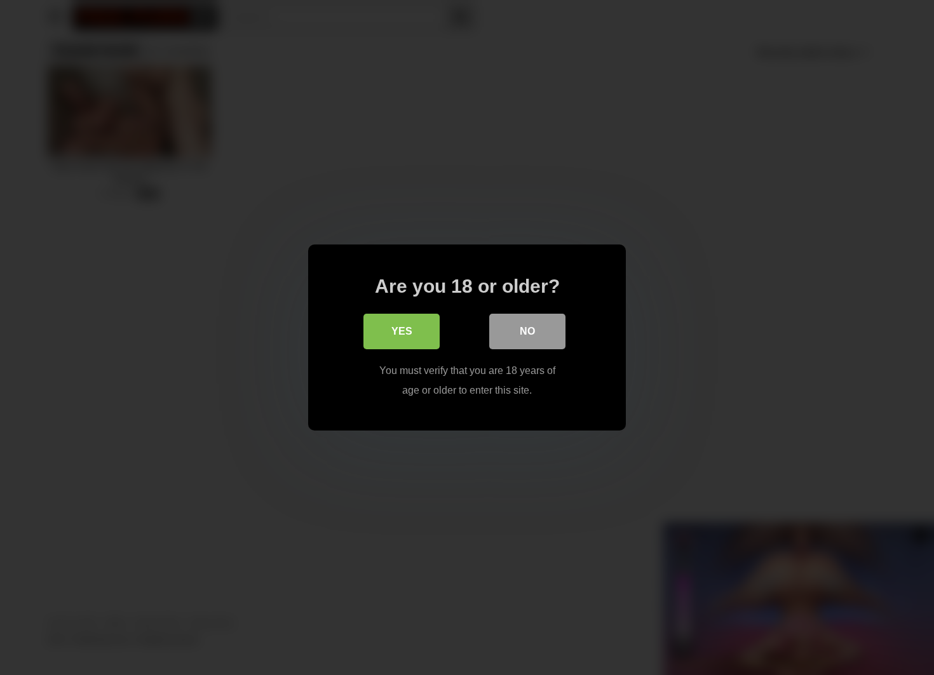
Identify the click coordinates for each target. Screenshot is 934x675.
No (527, 331)
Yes (401, 331)
